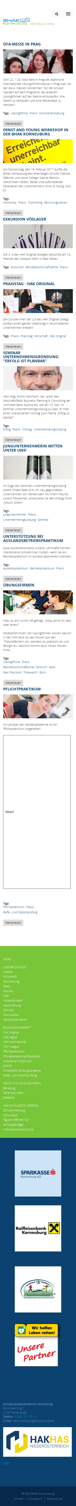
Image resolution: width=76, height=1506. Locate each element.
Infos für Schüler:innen (22, 1083)
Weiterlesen (14, 124)
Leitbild (8, 972)
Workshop (9, 202)
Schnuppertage (13, 1125)
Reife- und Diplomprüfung (20, 912)
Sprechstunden (13, 1093)
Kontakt (18, 1499)
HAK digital (10, 1037)
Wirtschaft (41, 336)
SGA (6, 996)
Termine (8, 1010)
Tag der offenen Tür (15, 1120)
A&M (52, 667)
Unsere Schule (14, 967)
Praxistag (27, 336)
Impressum (35, 1499)
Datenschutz (54, 1499)
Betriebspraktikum (42, 568)
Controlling (35, 202)
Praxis (33, 113)
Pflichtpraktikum (13, 907)
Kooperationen (13, 1000)
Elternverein (11, 1015)
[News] (28, 21)
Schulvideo (10, 1115)
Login (6, 1463)
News (7, 959)
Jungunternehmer (14, 514)
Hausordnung (12, 1005)
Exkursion (17, 267)
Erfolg (7, 429)
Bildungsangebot (17, 1027)
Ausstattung (11, 981)
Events (7, 1066)
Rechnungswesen (55, 202)
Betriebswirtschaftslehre (42, 267)
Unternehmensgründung (50, 429)
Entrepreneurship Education (21, 1056)
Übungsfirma (19, 113)
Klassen (8, 991)
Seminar (43, 520)
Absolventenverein (15, 1019)
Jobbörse (9, 1097)
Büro (42, 672)
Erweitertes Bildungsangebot (22, 1070)
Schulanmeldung (14, 1110)
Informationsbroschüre (18, 1129)
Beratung (9, 1088)
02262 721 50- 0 (25, 1417)
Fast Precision (12, 672)
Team (6, 986)
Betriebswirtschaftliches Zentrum (25, 667)
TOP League (11, 1047)
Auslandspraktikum (15, 568)
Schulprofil (10, 976)
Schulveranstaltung (51, 113)
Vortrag (27, 429)
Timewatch (30, 672)
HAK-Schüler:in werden (21, 1105)
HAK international (14, 1042)
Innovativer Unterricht (17, 1061)
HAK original (58, 336)
